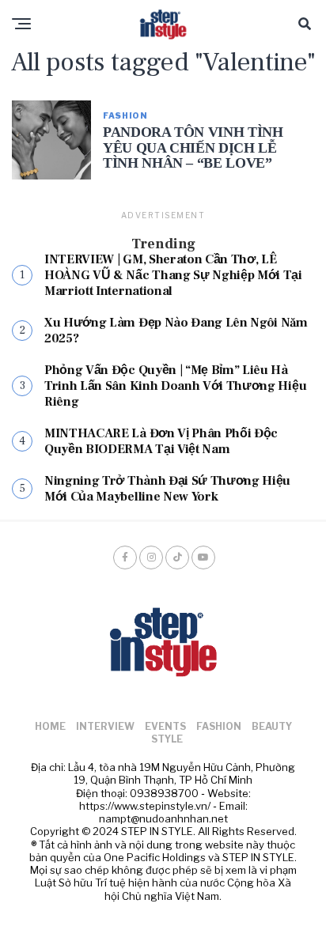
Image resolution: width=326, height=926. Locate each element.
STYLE (167, 739)
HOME (50, 726)
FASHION (218, 726)
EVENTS (165, 726)
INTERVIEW (105, 726)
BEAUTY (272, 726)
